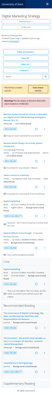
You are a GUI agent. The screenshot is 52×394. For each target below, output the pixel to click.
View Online (10, 129)
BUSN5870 (14, 41)
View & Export (25, 21)
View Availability (13, 216)
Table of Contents (25, 52)
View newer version (38, 89)
